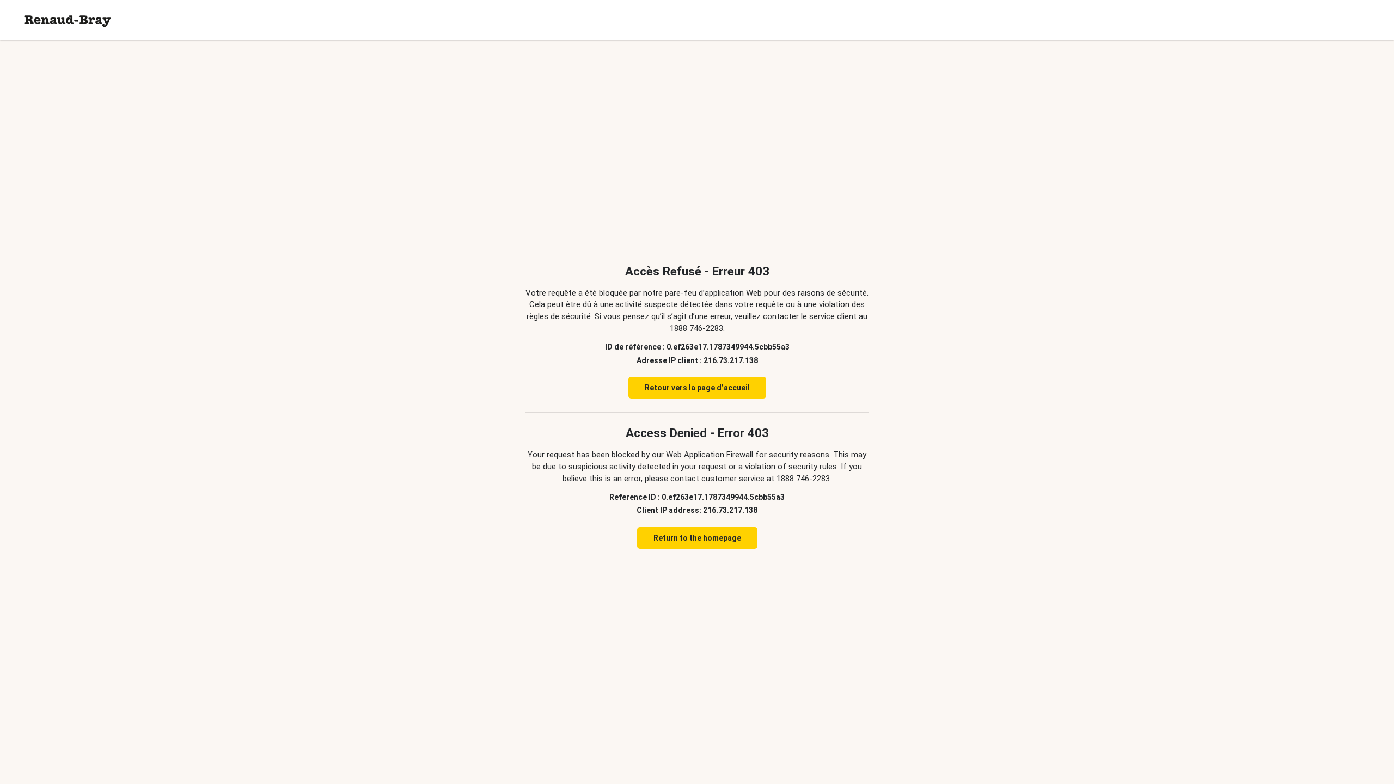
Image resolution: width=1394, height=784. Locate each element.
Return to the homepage (697, 538)
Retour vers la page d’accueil (697, 387)
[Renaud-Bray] (67, 20)
